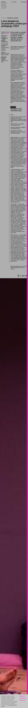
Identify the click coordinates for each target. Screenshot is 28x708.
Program (4, 18)
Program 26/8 (16, 110)
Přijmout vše (23, 700)
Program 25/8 (16, 109)
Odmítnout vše (23, 698)
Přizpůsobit (22, 696)
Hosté (13, 107)
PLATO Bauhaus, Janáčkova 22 (4, 40)
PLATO (14, 2)
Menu (25, 2)
